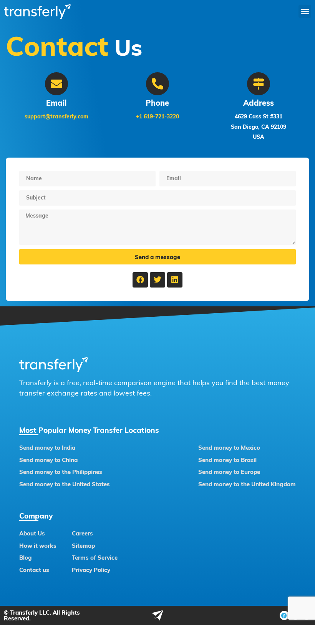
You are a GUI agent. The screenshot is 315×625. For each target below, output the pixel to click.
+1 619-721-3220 (157, 116)
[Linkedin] (174, 280)
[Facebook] (140, 280)
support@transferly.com (56, 116)
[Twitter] (157, 280)
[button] (304, 11)
